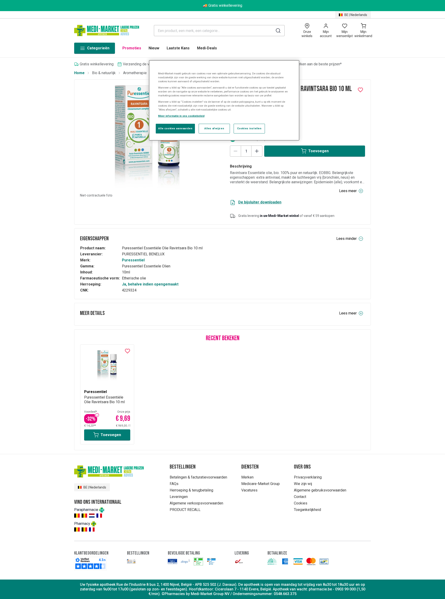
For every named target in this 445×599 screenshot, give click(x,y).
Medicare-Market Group (260, 484)
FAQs (174, 484)
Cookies (300, 503)
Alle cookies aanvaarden (175, 128)
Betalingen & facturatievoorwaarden (198, 477)
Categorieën (98, 48)
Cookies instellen (249, 128)
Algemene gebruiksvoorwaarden (320, 490)
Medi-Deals (207, 48)
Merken (247, 477)
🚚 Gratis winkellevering (222, 5)
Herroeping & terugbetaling (191, 490)
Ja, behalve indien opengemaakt (150, 284)
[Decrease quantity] (235, 151)
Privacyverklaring (308, 477)
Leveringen (179, 496)
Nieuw (154, 48)
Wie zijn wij (303, 484)
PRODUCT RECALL (185, 509)
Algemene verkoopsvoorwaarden (196, 503)
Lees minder (346, 238)
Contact (300, 496)
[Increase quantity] (256, 151)
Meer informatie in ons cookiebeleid (181, 115)
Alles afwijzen (214, 128)
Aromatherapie (135, 73)
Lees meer (348, 191)
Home (79, 73)
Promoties (131, 48)
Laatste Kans (178, 48)
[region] (224, 100)
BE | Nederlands (355, 15)
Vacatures (249, 490)
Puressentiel (133, 260)
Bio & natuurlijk (104, 73)
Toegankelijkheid (307, 509)
